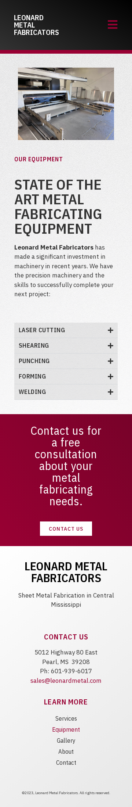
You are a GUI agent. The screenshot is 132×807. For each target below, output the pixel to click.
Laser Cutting (42, 330)
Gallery (66, 740)
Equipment (66, 729)
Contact (66, 762)
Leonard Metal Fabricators (66, 571)
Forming (32, 376)
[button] (66, 330)
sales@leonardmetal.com (66, 681)
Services (66, 718)
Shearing (34, 345)
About (66, 751)
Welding (32, 392)
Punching (34, 361)
